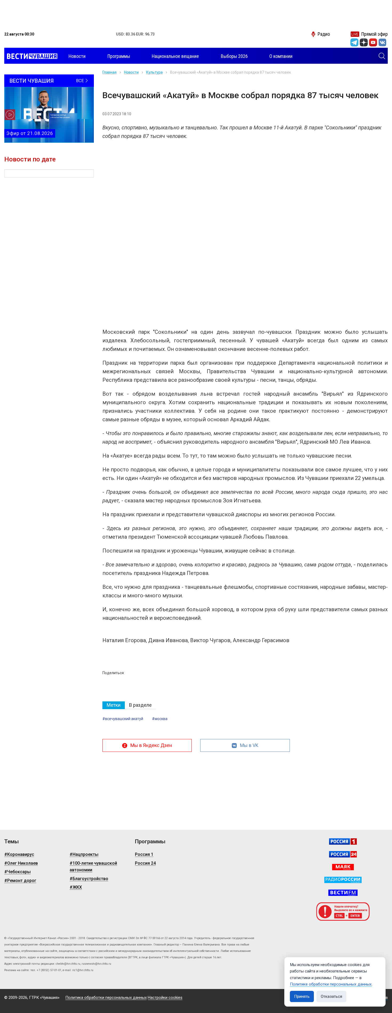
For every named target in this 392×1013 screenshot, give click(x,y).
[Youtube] (373, 42)
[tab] (113, 705)
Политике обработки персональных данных (331, 984)
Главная (109, 72)
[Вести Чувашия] (30, 56)
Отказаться (331, 996)
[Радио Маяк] (343, 867)
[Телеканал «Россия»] (343, 841)
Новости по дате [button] (30, 159)
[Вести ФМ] (343, 892)
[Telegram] (354, 42)
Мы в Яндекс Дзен (151, 745)
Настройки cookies (165, 997)
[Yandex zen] (364, 42)
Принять (302, 996)
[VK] (382, 42)
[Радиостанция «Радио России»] (343, 880)
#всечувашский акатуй (122, 719)
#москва (159, 719)
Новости (131, 72)
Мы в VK (249, 745)
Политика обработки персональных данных (106, 997)
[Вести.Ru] (343, 854)
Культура (154, 72)
